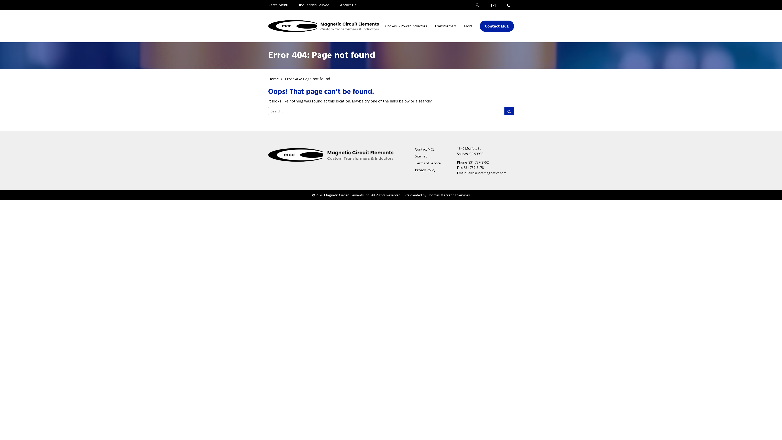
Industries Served (314, 4)
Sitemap (421, 156)
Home (273, 78)
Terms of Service (428, 163)
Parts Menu (278, 4)
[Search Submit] (509, 111)
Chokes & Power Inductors (406, 26)
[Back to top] (768, 426)
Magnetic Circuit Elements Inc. (347, 195)
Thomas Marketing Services (448, 195)
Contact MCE (425, 149)
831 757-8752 (478, 162)
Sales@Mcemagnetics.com (486, 173)
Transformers (445, 26)
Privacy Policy (425, 170)
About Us (348, 4)
